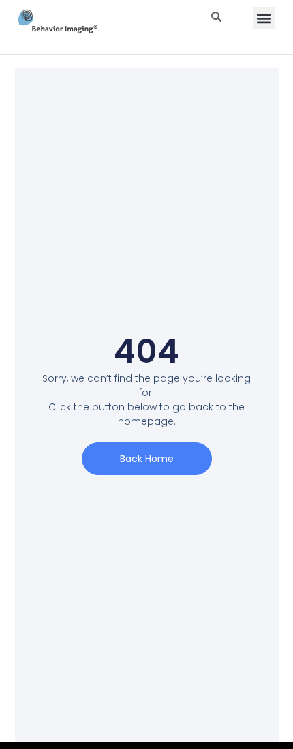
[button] (264, 18)
